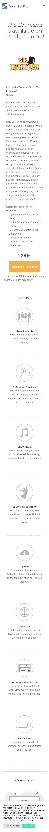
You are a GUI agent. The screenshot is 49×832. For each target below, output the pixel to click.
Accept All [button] (28, 826)
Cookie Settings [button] (12, 826)
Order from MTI (24, 266)
